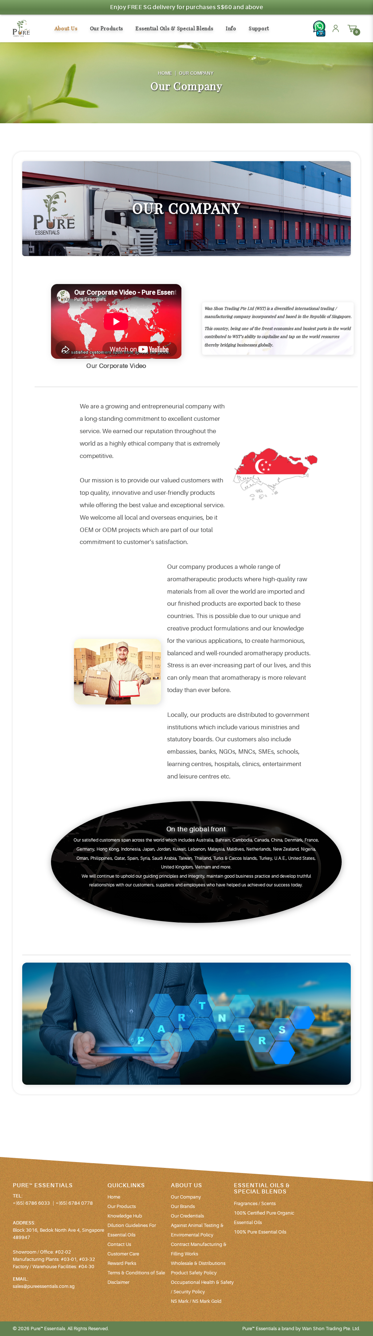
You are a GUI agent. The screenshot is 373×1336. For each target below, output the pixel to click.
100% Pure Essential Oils (260, 1232)
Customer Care (123, 1254)
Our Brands (183, 1206)
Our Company (196, 73)
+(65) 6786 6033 (31, 1203)
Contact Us (119, 1244)
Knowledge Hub (124, 1216)
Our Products (121, 1206)
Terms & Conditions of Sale (136, 1272)
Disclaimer (118, 1282)
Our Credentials (187, 1216)
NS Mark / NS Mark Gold (196, 1301)
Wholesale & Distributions (198, 1263)
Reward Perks (121, 1263)
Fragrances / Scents (255, 1203)
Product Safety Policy (194, 1272)
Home (165, 73)
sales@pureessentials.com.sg (44, 1286)
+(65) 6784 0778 (74, 1203)
